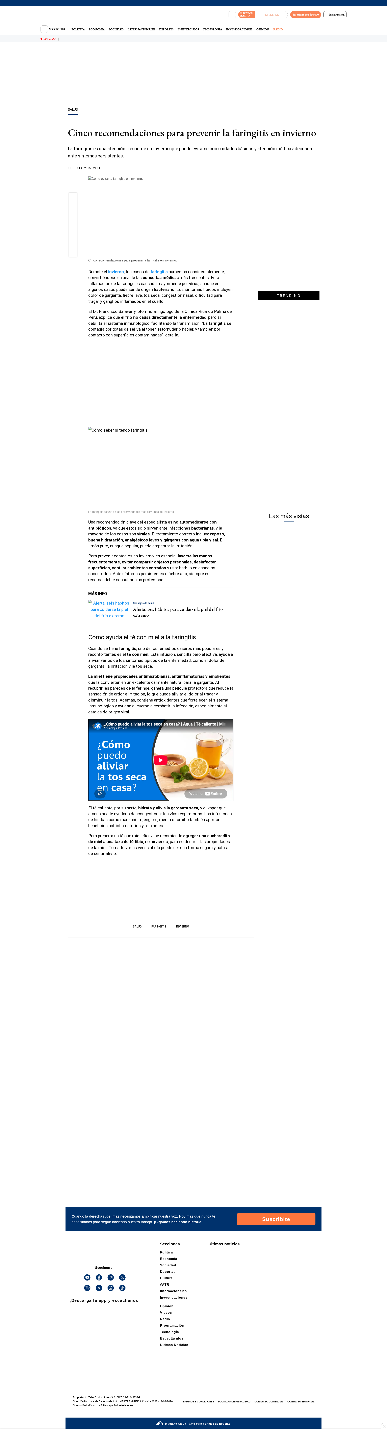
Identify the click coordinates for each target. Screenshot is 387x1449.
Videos (166, 1312)
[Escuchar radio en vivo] (271, 14)
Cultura (166, 1278)
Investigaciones (239, 29)
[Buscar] (232, 15)
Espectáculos (188, 29)
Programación (172, 1325)
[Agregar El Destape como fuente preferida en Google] (232, 168)
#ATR (164, 1284)
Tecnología (212, 29)
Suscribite (276, 1219)
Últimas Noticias (174, 1345)
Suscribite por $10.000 (306, 14)
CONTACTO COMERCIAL (269, 1401)
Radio (278, 29)
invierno (116, 271)
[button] (73, 198)
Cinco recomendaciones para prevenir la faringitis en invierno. (132, 260)
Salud (137, 926)
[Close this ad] (384, 1426)
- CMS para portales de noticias (197, 1423)
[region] (193, 75)
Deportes (166, 29)
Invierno (182, 926)
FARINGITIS (158, 926)
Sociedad (116, 29)
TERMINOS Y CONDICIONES (197, 1401)
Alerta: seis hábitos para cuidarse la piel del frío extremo (178, 612)
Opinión (262, 29)
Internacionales (141, 29)
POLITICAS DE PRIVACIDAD (234, 1401)
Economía (97, 29)
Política (78, 29)
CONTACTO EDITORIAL (300, 1401)
